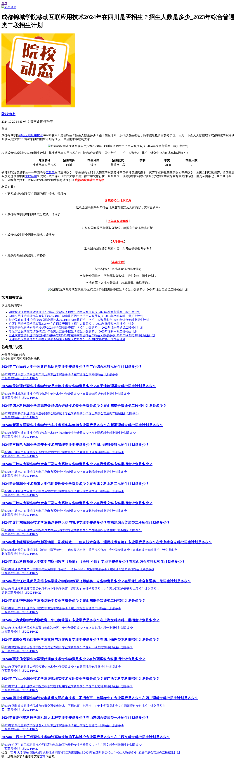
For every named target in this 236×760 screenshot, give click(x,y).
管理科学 (31, 176)
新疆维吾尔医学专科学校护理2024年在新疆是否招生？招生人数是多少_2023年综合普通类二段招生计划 (76, 327)
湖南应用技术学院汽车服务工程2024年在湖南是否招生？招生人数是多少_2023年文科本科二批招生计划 (76, 315)
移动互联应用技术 (31, 135)
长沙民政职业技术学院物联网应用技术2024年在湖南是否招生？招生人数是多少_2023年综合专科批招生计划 (79, 319)
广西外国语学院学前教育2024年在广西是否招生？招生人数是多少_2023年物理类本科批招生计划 (71, 323)
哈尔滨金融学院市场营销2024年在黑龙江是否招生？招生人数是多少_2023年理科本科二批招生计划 (73, 331)
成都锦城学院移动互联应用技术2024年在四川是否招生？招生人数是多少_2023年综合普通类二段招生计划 (111, 752)
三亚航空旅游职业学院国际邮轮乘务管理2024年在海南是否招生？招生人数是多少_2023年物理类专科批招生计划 (82, 335)
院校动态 (8, 114)
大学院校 (23, 752)
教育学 (50, 172)
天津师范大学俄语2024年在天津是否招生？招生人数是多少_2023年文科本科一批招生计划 (67, 339)
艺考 (13, 752)
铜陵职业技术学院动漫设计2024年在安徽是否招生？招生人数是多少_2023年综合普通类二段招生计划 (74, 312)
